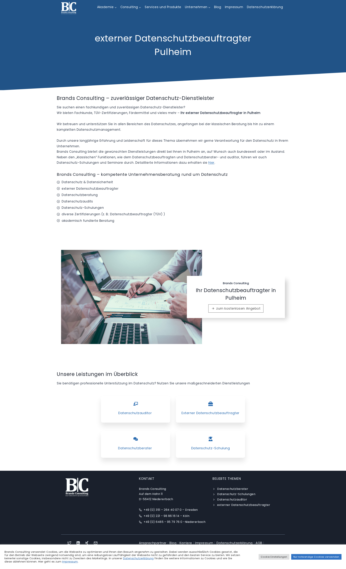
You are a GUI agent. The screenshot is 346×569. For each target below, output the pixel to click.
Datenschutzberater (232, 489)
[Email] (96, 543)
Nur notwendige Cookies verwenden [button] (316, 557)
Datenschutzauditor (232, 499)
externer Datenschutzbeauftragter (243, 505)
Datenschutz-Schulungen (236, 494)
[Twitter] (69, 543)
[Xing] (87, 543)
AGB (259, 543)
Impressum (234, 7)
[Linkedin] (78, 543)
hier (211, 162)
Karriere (185, 543)
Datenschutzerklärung (265, 7)
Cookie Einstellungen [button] (274, 557)
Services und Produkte (163, 7)
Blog (217, 7)
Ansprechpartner (153, 543)
